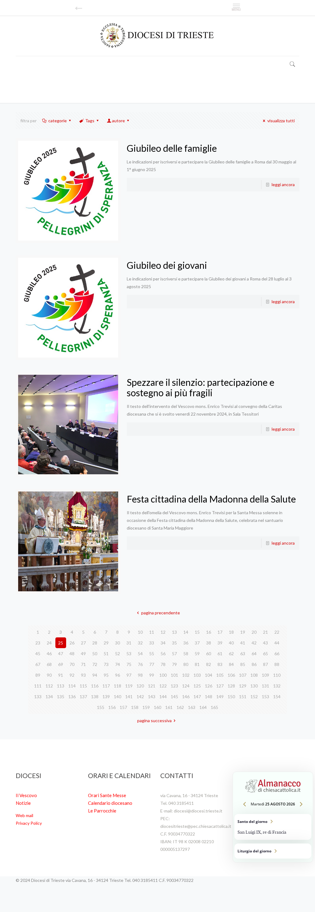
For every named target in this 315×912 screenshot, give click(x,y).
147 (197, 696)
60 (208, 653)
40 (231, 642)
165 (214, 707)
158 (134, 707)
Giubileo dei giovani (167, 265)
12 (163, 632)
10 (140, 632)
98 (140, 675)
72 (94, 664)
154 (277, 696)
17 (219, 632)
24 (49, 642)
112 (49, 685)
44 (276, 642)
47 (60, 653)
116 (94, 685)
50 (94, 653)
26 (72, 642)
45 (37, 653)
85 (242, 664)
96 (117, 675)
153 (265, 696)
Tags (89, 120)
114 (72, 685)
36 (185, 642)
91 (60, 675)
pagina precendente (160, 612)
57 (174, 653)
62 (231, 653)
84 (231, 664)
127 (220, 685)
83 (219, 664)
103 (197, 675)
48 (72, 653)
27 (83, 642)
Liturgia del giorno (272, 851)
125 (197, 685)
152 (254, 696)
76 (140, 664)
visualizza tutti (281, 120)
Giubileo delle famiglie (172, 148)
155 (100, 707)
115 (83, 685)
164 (203, 707)
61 (219, 653)
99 (151, 675)
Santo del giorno (272, 827)
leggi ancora (283, 184)
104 (208, 675)
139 (106, 696)
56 (163, 653)
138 (94, 696)
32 (140, 642)
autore (118, 120)
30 (117, 642)
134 (49, 696)
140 (117, 696)
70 (72, 664)
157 (123, 707)
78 (163, 664)
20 (254, 632)
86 (254, 664)
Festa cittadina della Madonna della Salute (211, 498)
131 (265, 685)
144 (163, 696)
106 (231, 675)
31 (128, 642)
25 (60, 642)
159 (146, 707)
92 (72, 675)
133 (38, 696)
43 (265, 642)
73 (106, 664)
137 (83, 696)
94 (94, 675)
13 (174, 632)
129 (242, 685)
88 (276, 664)
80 (185, 664)
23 (37, 642)
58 (185, 653)
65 (265, 653)
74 (117, 664)
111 (38, 685)
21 (265, 632)
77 (151, 664)
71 (83, 664)
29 (106, 642)
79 (174, 664)
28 (94, 642)
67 (37, 664)
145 (174, 696)
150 (231, 696)
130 (254, 685)
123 (174, 685)
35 (174, 642)
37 (197, 642)
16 (208, 632)
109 (265, 675)
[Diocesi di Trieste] (157, 36)
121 (151, 685)
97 (128, 675)
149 (220, 696)
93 (83, 675)
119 (129, 685)
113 (60, 685)
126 (208, 685)
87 (265, 664)
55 (151, 653)
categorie (57, 120)
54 (140, 653)
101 (174, 675)
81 (197, 664)
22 (276, 632)
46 (49, 653)
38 (208, 642)
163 (191, 707)
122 (163, 685)
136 (72, 696)
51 (106, 653)
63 (242, 653)
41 (242, 642)
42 (254, 642)
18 (231, 632)
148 (208, 696)
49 (83, 653)
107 (242, 675)
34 (163, 642)
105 (220, 675)
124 (185, 685)
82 (208, 664)
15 (197, 632)
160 (157, 707)
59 (197, 653)
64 (254, 653)
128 (231, 685)
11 (151, 632)
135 (60, 696)
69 (60, 664)
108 (254, 675)
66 (276, 653)
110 (277, 675)
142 (140, 696)
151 (242, 696)
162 (180, 707)
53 (128, 653)
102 (185, 675)
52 (117, 653)
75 (128, 664)
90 (49, 675)
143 (151, 696)
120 (140, 685)
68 (49, 664)
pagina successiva (154, 720)
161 (169, 707)
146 (185, 696)
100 (163, 675)
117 (106, 685)
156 (112, 707)
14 (185, 632)
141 (129, 696)
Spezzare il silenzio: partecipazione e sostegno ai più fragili (200, 387)
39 (219, 642)
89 (37, 675)
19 (242, 632)
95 (106, 675)
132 (277, 685)
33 (151, 642)
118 (117, 685)
